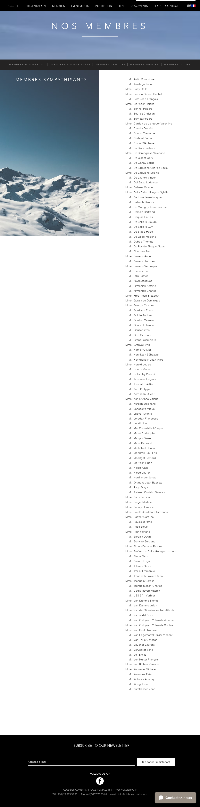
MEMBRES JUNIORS (144, 64)
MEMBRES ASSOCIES (110, 64)
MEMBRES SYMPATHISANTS (70, 64)
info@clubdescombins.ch (132, 794)
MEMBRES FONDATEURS (26, 64)
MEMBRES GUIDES (176, 64)
